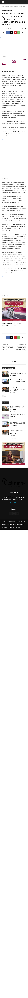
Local (10, 10)
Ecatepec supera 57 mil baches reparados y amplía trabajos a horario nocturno (18, 381)
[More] (22, 32)
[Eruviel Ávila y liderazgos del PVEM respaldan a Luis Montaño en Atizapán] (5, 374)
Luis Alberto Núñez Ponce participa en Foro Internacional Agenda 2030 (17, 389)
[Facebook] (8, 32)
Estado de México (9, 6)
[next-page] (5, 396)
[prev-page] (3, 396)
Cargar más (13, 438)
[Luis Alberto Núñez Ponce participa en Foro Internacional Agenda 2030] (5, 389)
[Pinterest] (15, 32)
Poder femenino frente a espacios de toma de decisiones (7, 347)
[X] (11, 32)
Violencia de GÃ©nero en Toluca (9, 330)
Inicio (3, 6)
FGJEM (19, 323)
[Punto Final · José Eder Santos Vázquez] (5, 416)
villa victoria (19, 327)
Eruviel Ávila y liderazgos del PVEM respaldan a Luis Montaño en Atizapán (18, 373)
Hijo (11, 325)
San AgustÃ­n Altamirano (7, 327)
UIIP (15, 327)
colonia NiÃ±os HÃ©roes (11, 323)
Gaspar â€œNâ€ (5, 325)
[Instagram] (13, 513)
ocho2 (4, 28)
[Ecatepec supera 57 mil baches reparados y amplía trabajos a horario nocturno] (5, 381)
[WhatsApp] (18, 32)
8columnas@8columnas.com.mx (17, 503)
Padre (15, 325)
